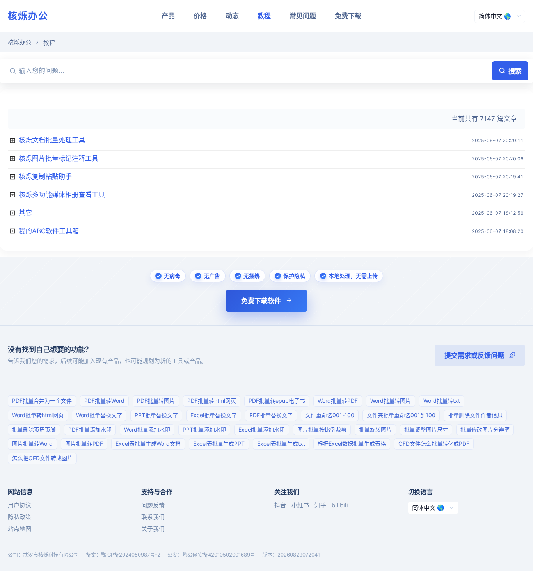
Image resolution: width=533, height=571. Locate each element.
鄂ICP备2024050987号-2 (130, 554)
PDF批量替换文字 (271, 415)
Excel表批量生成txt (281, 443)
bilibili (340, 505)
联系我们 (153, 517)
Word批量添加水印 (147, 429)
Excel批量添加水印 (261, 429)
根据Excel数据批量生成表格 (352, 443)
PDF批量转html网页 (211, 400)
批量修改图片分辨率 (485, 429)
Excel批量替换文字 (213, 415)
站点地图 (19, 528)
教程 (264, 16)
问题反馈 (153, 505)
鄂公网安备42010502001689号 (219, 554)
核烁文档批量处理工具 (52, 140)
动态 (232, 16)
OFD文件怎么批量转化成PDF (433, 443)
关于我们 (153, 528)
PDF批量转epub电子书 (277, 400)
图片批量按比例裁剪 (321, 429)
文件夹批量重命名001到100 (401, 415)
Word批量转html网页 (38, 415)
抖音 (280, 505)
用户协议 (19, 505)
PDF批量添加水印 (90, 429)
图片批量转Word (32, 443)
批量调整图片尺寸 (426, 429)
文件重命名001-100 (329, 415)
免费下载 (348, 16)
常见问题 (303, 16)
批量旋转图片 (375, 429)
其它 (25, 213)
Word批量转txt (441, 400)
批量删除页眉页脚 (34, 429)
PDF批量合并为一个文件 (42, 400)
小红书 (300, 505)
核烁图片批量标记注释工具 (58, 158)
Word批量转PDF (338, 400)
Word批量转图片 (390, 400)
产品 (168, 16)
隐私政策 (19, 517)
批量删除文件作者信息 (475, 415)
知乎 (320, 505)
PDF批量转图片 (156, 400)
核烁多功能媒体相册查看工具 (62, 195)
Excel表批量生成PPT (219, 443)
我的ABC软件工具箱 (49, 231)
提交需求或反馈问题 (474, 355)
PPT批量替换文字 (156, 415)
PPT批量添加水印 (204, 429)
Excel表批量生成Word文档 (148, 443)
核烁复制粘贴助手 (45, 176)
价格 (200, 16)
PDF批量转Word (104, 400)
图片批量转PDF (84, 443)
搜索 (515, 71)
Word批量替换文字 (99, 415)
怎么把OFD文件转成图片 (42, 458)
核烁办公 (28, 15)
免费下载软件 (261, 301)
